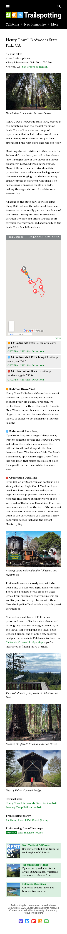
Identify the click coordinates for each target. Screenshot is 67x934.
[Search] (59, 5)
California (12, 24)
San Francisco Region (35, 66)
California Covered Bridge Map (24, 642)
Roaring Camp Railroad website (24, 807)
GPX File (13, 351)
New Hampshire (35, 24)
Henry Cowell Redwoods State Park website (32, 803)
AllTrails (25, 351)
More (54, 24)
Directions (38, 351)
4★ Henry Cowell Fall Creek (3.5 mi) (27, 820)
